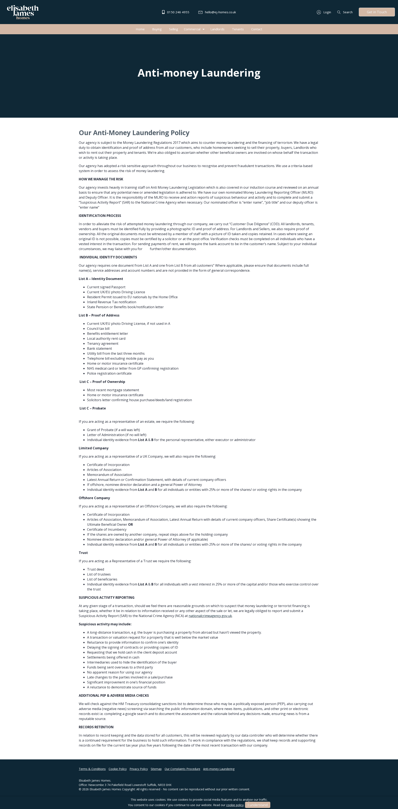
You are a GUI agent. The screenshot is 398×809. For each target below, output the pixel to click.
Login (327, 12)
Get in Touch (377, 12)
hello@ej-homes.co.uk (220, 12)
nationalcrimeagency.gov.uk (210, 615)
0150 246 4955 (177, 12)
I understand (258, 805)
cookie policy (235, 805)
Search (347, 12)
